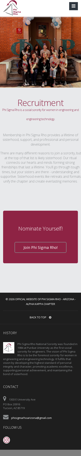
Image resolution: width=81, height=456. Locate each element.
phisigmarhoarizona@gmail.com (31, 418)
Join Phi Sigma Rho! (40, 247)
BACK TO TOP (38, 317)
